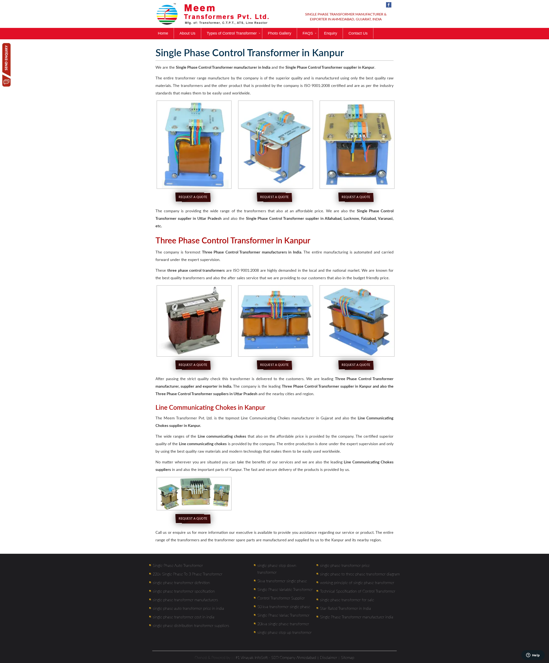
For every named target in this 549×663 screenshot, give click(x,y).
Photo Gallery (279, 33)
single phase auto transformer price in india (188, 609)
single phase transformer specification (184, 591)
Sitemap (347, 658)
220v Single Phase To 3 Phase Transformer (187, 574)
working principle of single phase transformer (357, 583)
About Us (187, 33)
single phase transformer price (345, 566)
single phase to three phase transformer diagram (360, 574)
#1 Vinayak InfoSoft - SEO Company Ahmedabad (275, 658)
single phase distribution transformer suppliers (191, 626)
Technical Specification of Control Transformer (357, 591)
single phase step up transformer (284, 633)
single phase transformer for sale (347, 600)
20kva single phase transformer (283, 624)
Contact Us (358, 33)
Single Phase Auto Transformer (178, 566)
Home (163, 33)
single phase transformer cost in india (183, 617)
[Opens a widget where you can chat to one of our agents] (533, 655)
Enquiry (330, 33)
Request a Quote (193, 197)
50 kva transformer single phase (283, 607)
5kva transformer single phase (282, 581)
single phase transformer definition (181, 583)
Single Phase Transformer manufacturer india (356, 617)
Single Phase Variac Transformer (283, 615)
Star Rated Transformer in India (345, 609)
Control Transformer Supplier (281, 598)
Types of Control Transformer (232, 33)
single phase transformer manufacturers (185, 600)
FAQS (308, 33)
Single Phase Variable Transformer (285, 590)
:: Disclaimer (326, 658)
